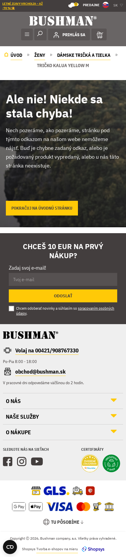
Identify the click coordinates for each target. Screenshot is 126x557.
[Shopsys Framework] (91, 549)
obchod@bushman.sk (40, 371)
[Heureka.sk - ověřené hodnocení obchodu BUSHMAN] (90, 464)
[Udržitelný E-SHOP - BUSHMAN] (111, 464)
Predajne (87, 4)
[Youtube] (37, 461)
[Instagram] (21, 462)
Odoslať (63, 296)
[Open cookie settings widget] (10, 547)
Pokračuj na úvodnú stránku (41, 208)
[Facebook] (7, 462)
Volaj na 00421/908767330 (47, 350)
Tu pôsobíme (65, 522)
